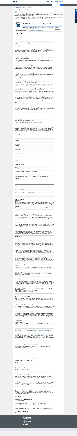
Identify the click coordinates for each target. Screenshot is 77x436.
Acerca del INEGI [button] (44, 4)
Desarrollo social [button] (34, 4)
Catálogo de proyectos (19, 7)
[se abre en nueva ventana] (47, 1)
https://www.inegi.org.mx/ (50, 324)
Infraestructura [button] (39, 4)
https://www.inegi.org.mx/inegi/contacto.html (45, 330)
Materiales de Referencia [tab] (39, 30)
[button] (61, 5)
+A (62, 1)
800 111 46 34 (25, 419)
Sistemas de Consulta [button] (28, 4)
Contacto (60, 1)
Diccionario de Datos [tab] (32, 30)
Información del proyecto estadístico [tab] (21, 30)
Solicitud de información (26, 423)
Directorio (24, 422)
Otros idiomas (56, 1)
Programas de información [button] (20, 4)
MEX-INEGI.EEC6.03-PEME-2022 (27, 7)
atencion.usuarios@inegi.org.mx (41, 324)
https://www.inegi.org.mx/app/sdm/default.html (39, 18)
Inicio (14, 7)
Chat (24, 420)
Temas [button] (14, 4)
